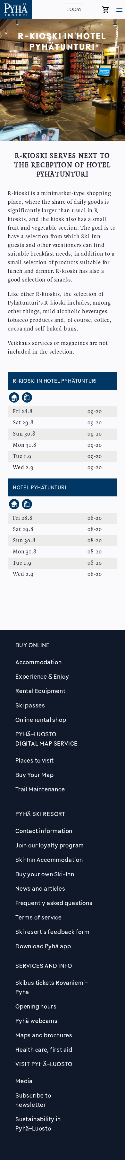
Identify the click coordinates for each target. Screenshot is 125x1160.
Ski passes (30, 705)
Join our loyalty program (49, 845)
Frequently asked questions (54, 902)
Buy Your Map (34, 774)
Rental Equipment (40, 690)
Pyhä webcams (36, 1020)
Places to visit (34, 760)
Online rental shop (40, 719)
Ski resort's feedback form (52, 931)
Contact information (43, 830)
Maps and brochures (43, 1035)
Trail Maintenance (40, 789)
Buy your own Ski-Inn (44, 874)
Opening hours (35, 1006)
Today (74, 9)
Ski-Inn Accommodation (49, 859)
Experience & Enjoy (42, 676)
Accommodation (38, 662)
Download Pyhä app (43, 946)
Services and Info (43, 965)
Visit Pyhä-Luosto (43, 1063)
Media (24, 1080)
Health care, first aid (43, 1049)
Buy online (32, 645)
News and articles (40, 888)
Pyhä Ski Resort (40, 813)
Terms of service (38, 917)
